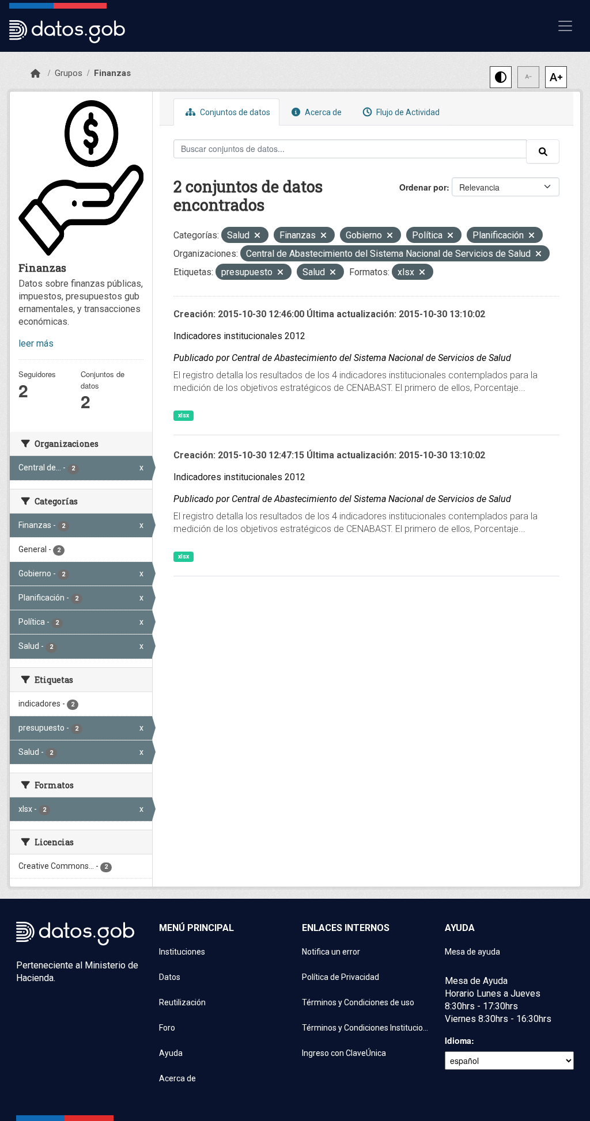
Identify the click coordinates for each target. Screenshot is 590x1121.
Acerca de (322, 112)
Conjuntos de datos (234, 112)
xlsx (183, 415)
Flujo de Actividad (407, 112)
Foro (167, 1027)
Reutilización (182, 1002)
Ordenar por (423, 187)
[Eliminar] (257, 236)
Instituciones (182, 951)
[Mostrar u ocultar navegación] (565, 26)
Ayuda (171, 1053)
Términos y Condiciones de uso (358, 1002)
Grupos (68, 73)
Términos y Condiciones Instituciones (366, 1027)
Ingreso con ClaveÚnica (344, 1053)
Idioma (458, 1040)
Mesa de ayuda (472, 951)
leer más (36, 343)
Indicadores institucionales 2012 (239, 335)
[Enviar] (542, 151)
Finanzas (112, 73)
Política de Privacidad (340, 977)
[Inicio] (35, 74)
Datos (169, 977)
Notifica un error (331, 951)
